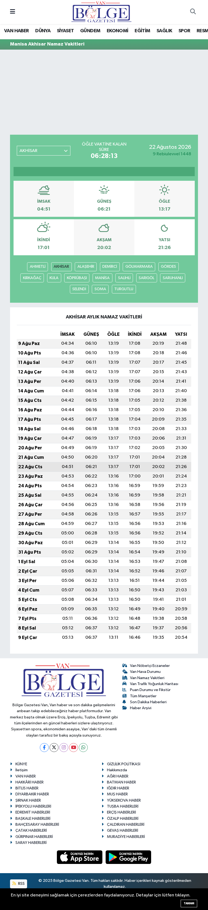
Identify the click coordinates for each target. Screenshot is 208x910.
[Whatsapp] (83, 747)
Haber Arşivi (140, 708)
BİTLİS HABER (26, 788)
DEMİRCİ (109, 266)
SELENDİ (79, 289)
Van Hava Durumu (145, 672)
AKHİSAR (61, 266)
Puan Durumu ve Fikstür (150, 690)
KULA (54, 278)
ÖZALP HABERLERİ (122, 819)
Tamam (189, 903)
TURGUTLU (123, 289)
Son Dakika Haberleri (148, 702)
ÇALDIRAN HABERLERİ (125, 824)
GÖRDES (168, 266)
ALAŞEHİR (85, 266)
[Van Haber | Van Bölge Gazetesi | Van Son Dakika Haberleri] (101, 11)
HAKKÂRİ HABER (29, 782)
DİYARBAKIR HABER (32, 794)
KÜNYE (21, 764)
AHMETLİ (38, 266)
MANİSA (102, 278)
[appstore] (80, 857)
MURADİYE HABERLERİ (126, 837)
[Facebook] (44, 747)
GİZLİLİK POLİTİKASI (123, 764)
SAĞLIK (164, 30)
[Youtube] (73, 747)
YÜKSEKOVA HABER (124, 800)
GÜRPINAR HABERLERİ (34, 837)
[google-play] (128, 857)
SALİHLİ (124, 278)
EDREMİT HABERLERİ (32, 812)
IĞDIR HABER (118, 788)
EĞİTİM (142, 30)
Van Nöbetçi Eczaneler (150, 666)
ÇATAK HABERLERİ (31, 830)
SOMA (100, 289)
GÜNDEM (90, 30)
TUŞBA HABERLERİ (122, 806)
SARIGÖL (146, 278)
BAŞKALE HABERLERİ (32, 819)
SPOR (184, 30)
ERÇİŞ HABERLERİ (121, 812)
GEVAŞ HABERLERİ (122, 830)
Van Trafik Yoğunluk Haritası (154, 684)
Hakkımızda (117, 770)
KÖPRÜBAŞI (77, 278)
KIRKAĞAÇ (32, 278)
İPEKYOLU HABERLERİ (33, 806)
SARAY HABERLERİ (31, 843)
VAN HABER (16, 30)
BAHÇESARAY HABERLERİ (37, 824)
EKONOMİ (117, 30)
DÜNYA (42, 30)
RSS (21, 884)
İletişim (21, 770)
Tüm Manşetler (143, 696)
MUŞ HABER (117, 794)
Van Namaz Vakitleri (147, 678)
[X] (54, 747)
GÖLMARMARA (139, 266)
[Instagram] (63, 747)
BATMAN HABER (121, 782)
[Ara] (193, 12)
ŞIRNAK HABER (28, 800)
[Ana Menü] (12, 12)
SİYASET (65, 30)
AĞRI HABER (117, 776)
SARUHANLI (173, 278)
